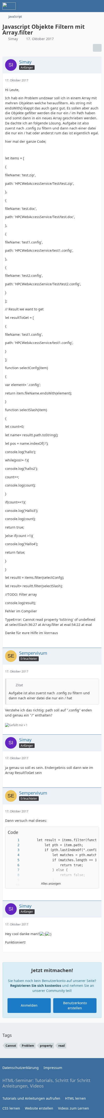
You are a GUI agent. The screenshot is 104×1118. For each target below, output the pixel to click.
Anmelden (29, 1005)
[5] (13, 860)
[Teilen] (97, 48)
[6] (13, 865)
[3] (13, 850)
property (46, 1046)
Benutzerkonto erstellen (75, 1005)
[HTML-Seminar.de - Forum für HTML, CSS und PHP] (9, 6)
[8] (13, 875)
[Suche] (73, 6)
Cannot (11, 1046)
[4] (13, 855)
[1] (13, 840)
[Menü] (98, 6)
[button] (92, 832)
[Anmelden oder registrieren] (85, 6)
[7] (13, 870)
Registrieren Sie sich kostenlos (35, 985)
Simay (13, 38)
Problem (28, 1046)
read (61, 1046)
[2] (13, 845)
